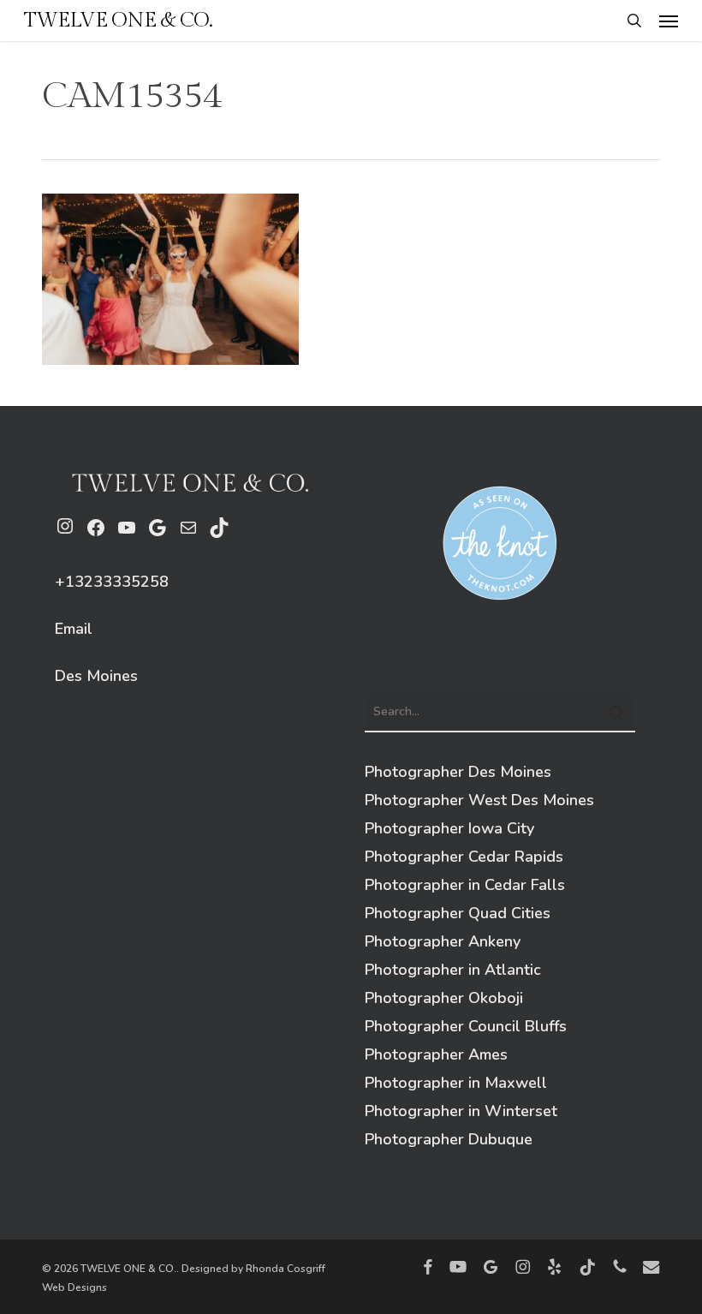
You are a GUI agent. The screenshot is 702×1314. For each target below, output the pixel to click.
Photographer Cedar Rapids (464, 856)
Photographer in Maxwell (456, 1082)
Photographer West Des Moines (479, 800)
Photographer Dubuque (448, 1139)
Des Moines (96, 676)
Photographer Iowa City (449, 828)
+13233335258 (112, 581)
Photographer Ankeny (443, 941)
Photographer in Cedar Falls (465, 885)
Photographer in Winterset (461, 1111)
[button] (668, 20)
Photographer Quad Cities (457, 913)
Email (73, 628)
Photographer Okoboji (444, 998)
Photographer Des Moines (458, 772)
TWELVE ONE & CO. (118, 20)
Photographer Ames (436, 1054)
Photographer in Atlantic (453, 969)
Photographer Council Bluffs (466, 1026)
